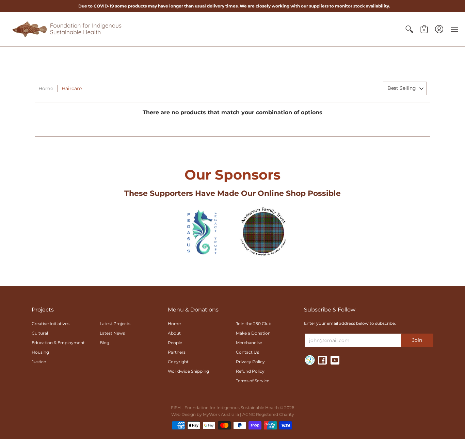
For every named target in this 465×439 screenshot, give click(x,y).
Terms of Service (252, 380)
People (175, 342)
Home (45, 88)
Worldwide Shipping (188, 371)
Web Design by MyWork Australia (205, 414)
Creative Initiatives (50, 323)
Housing (40, 352)
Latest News (112, 333)
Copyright (178, 361)
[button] (409, 29)
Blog (104, 342)
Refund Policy (250, 371)
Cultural (40, 333)
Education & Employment (58, 342)
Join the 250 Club (253, 323)
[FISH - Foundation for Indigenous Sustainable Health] (66, 29)
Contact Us (247, 352)
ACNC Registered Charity (268, 414)
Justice (39, 361)
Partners (177, 352)
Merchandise (249, 342)
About (174, 333)
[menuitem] (409, 29)
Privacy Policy (250, 361)
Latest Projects (115, 323)
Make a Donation (253, 333)
